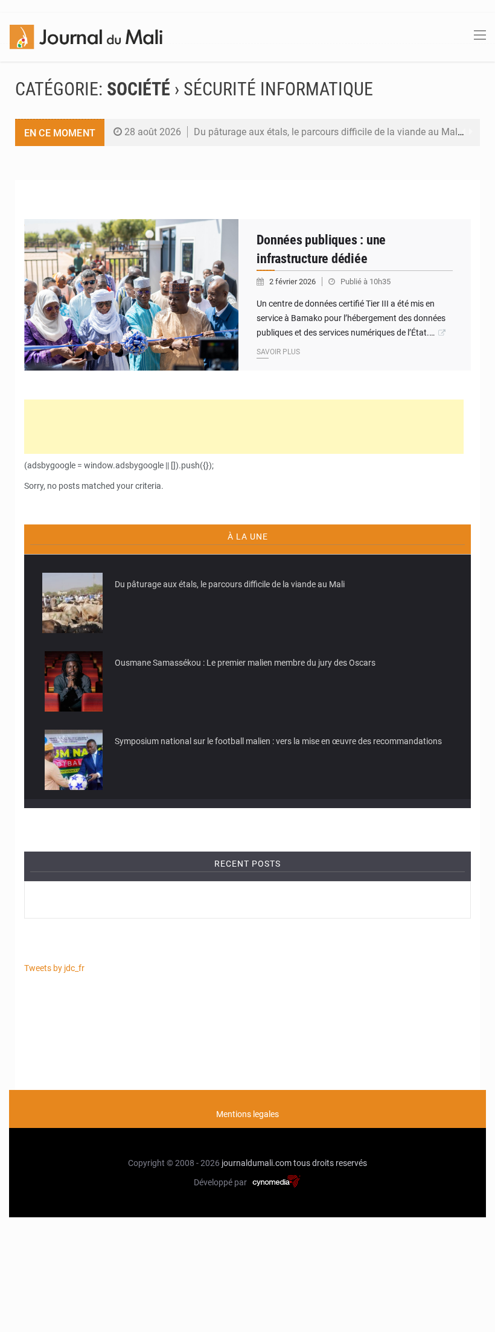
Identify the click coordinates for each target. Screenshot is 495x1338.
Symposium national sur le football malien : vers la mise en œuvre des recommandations (278, 741)
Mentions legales (247, 1114)
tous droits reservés (330, 1163)
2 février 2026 (293, 281)
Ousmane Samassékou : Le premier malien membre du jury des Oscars (245, 662)
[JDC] (86, 36)
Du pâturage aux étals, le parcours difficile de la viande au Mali (327, 132)
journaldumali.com (257, 1163)
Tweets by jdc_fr (54, 968)
